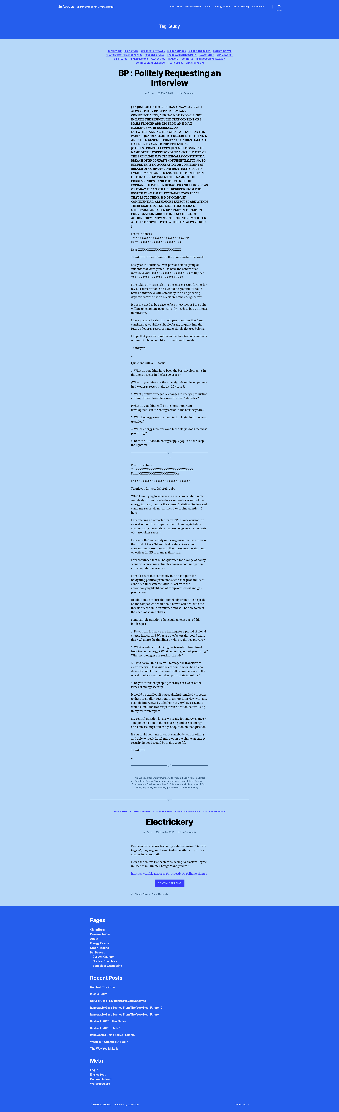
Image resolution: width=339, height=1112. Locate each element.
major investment (190, 784)
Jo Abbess (66, 6)
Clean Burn (176, 6)
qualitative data (174, 787)
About (208, 6)
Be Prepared (115, 51)
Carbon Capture (140, 811)
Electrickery (169, 822)
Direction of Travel (153, 51)
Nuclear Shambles (105, 961)
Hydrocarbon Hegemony (182, 55)
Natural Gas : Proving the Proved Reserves (118, 1001)
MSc (202, 784)
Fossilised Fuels (154, 55)
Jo (152, 93)
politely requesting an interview (150, 787)
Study (196, 787)
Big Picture (131, 51)
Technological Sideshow (149, 63)
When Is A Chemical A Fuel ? (109, 1041)
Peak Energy (158, 59)
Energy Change (176, 51)
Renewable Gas (193, 6)
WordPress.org (100, 1083)
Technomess (175, 63)
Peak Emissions (139, 59)
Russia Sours (98, 994)
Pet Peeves (258, 6)
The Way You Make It (104, 1048)
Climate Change (163, 811)
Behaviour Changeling (107, 965)
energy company (170, 781)
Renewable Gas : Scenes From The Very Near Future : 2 (126, 1007)
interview (176, 784)
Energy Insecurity (199, 51)
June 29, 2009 (167, 832)
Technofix (186, 59)
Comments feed (100, 1079)
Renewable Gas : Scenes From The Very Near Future (124, 1014)
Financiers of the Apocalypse (124, 55)
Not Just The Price (102, 987)
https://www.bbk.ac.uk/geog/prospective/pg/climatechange (169, 874)
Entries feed (98, 1074)
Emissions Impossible (187, 811)
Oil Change (120, 59)
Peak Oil (173, 59)
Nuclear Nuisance (214, 811)
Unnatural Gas (195, 63)
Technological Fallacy (210, 59)
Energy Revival (222, 6)
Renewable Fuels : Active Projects (112, 1035)
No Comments (187, 93)
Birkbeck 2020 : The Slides (108, 1021)
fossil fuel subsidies (156, 784)
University (163, 894)
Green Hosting (241, 6)
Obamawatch (225, 55)
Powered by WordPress (127, 1104)
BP (197, 778)
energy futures (187, 781)
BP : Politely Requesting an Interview (169, 78)
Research (187, 787)
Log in (94, 1070)
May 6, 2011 (167, 93)
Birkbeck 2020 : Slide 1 (105, 1028)
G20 (169, 784)
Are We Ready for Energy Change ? (152, 778)
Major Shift (206, 55)
